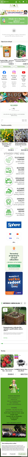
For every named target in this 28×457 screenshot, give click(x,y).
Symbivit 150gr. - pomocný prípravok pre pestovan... (7, 61)
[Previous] (21, 303)
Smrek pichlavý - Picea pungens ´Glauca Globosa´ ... (7, 145)
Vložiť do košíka (7, 66)
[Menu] (2, 2)
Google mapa (14, 414)
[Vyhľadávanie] (20, 2)
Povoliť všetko (22, 454)
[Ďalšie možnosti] (26, 2)
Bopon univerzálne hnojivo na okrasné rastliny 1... (21, 60)
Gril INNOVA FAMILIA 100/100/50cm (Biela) (7, 370)
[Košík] (23, 2)
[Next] (24, 303)
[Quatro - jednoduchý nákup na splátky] (14, 283)
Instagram (14, 419)
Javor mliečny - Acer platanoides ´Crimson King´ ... (21, 145)
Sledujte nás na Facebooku (14, 416)
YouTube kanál (14, 418)
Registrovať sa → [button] (14, 266)
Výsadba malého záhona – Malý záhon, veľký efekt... (20, 370)
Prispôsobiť (12, 454)
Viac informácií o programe (14, 268)
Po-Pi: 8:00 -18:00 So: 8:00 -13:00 (14, 413)
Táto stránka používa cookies (9, 443)
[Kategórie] (6, 2)
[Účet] (16, 2)
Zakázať (4, 454)
